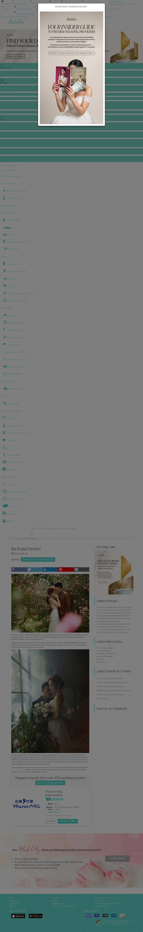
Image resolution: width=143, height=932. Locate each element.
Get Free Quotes (38, 3)
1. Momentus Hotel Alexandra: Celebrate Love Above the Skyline (114, 607)
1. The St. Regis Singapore (105, 648)
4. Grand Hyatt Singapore (105, 656)
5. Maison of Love (102, 698)
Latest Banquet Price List (94, 3)
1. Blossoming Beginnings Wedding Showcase (112, 682)
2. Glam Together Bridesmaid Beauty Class (111, 686)
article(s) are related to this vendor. (57, 815)
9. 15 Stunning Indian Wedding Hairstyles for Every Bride (114, 630)
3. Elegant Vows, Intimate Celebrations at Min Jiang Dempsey (114, 690)
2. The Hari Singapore (103, 651)
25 (75, 821)
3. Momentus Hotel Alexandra (106, 653)
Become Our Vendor (96, 9)
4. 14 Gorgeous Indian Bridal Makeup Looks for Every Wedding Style (114, 616)
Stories (6, 9)
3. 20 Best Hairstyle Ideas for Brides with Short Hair (113, 613)
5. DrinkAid (99, 659)
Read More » (51, 821)
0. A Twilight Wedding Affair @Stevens (109, 678)
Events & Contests (70, 3)
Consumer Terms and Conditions (107, 903)
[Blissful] (18, 916)
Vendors (54, 3)
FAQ (11, 898)
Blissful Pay (13, 903)
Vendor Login (116, 9)
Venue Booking (116, 1)
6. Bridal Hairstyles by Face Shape (108, 621)
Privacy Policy (99, 901)
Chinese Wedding (23, 9)
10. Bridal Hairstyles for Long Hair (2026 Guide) (112, 632)
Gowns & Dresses (117, 4)
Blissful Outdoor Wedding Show (64, 906)
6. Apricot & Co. (101, 662)
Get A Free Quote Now (50, 782)
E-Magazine (56, 9)
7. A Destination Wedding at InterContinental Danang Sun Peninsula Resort (114, 624)
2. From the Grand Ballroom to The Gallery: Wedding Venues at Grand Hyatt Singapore (114, 610)
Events (54, 898)
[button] (2, 46)
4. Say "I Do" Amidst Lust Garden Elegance (110, 694)
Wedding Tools (20, 3)
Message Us (64, 821)
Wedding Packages (74, 9)
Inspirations (41, 9)
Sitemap (12, 906)
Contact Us (98, 898)
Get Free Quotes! (79, 17)
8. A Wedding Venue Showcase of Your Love (111, 627)
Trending (19, 539)
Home (6, 3)
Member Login (46, 14)
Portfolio (134, 4)
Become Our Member (25, 14)
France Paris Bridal (18, 770)
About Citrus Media (101, 906)
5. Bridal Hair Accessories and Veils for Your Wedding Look (114, 618)
